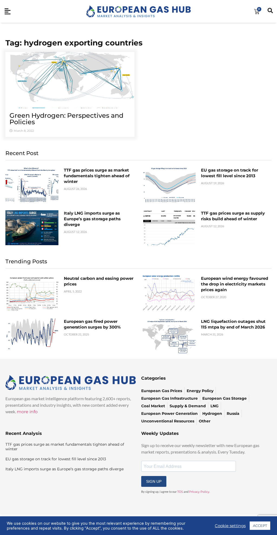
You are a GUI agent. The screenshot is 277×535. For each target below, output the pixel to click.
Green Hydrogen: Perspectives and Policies (66, 118)
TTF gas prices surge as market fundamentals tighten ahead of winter (97, 176)
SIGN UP (153, 481)
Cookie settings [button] (230, 525)
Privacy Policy (199, 492)
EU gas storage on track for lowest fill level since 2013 (55, 459)
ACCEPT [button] (260, 525)
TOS (180, 492)
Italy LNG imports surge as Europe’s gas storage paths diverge (92, 219)
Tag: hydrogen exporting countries (74, 42)
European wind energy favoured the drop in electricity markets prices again (234, 284)
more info (27, 411)
